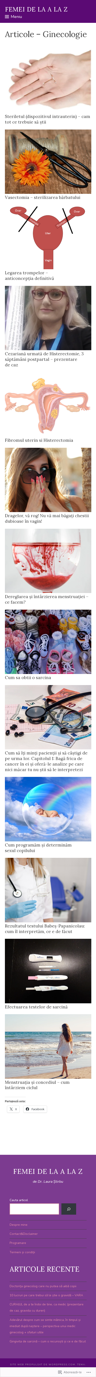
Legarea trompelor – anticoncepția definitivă (29, 275)
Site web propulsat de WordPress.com (42, 1364)
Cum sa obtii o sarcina (28, 677)
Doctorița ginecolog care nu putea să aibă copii (43, 1286)
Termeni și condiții (22, 1252)
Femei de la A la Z (36, 9)
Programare (18, 1243)
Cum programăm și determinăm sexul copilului (38, 847)
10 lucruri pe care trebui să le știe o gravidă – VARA (46, 1295)
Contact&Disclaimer (24, 1234)
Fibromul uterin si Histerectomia (39, 440)
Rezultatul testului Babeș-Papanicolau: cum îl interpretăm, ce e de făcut (45, 928)
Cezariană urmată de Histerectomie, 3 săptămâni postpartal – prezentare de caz (44, 359)
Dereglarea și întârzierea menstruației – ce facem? (46, 599)
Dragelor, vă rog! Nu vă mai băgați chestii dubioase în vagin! (47, 518)
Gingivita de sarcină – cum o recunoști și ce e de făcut (48, 1341)
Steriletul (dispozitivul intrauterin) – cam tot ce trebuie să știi (47, 119)
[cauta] (68, 1209)
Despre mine (18, 1225)
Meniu (16, 16)
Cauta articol (19, 1200)
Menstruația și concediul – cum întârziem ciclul (37, 1085)
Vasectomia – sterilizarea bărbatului (42, 197)
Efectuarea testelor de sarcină (36, 1007)
